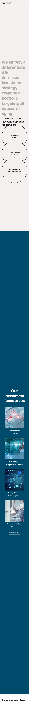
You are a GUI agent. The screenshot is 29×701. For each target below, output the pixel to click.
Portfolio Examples (14, 532)
